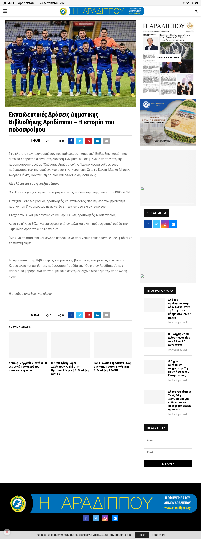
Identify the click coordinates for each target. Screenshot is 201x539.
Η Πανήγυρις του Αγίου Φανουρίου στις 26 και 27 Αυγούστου (179, 339)
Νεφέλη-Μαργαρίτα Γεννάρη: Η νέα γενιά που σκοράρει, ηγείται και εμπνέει (28, 366)
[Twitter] (96, 518)
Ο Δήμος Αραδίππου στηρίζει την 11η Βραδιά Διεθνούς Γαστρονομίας (178, 368)
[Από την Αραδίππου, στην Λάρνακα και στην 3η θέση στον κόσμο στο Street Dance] (154, 305)
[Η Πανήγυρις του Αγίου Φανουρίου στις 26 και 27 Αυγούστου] (154, 339)
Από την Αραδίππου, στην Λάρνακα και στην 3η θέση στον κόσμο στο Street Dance (179, 309)
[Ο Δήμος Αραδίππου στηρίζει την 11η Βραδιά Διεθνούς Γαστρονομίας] (154, 367)
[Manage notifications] (7, 532)
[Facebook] (86, 518)
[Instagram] (105, 518)
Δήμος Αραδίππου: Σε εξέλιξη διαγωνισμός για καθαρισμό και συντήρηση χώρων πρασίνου (179, 400)
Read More (158, 535)
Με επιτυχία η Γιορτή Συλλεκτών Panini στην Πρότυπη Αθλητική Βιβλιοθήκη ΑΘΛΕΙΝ (70, 368)
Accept (142, 534)
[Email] (115, 518)
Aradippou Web (179, 322)
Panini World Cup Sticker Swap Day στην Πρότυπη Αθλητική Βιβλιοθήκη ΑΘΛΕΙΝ (112, 366)
